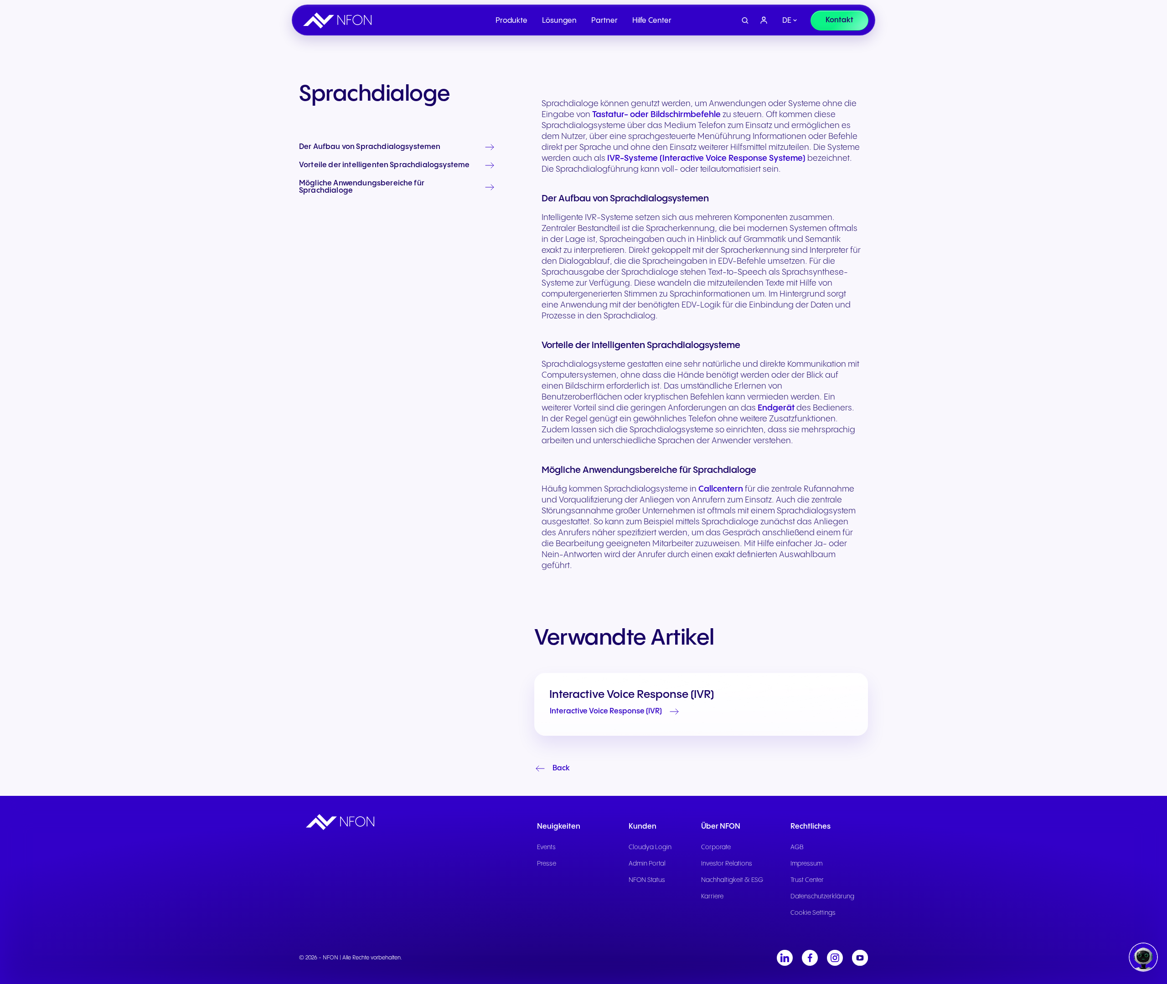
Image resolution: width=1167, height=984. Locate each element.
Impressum (806, 864)
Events (546, 847)
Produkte (511, 21)
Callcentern (720, 489)
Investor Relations (726, 864)
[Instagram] (835, 958)
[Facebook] (810, 958)
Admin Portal (647, 864)
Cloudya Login (650, 847)
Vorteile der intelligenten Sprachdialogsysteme (384, 165)
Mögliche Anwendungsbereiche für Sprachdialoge (361, 187)
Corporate (716, 847)
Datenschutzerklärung (822, 896)
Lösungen (559, 21)
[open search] (745, 20)
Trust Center (807, 880)
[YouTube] (860, 958)
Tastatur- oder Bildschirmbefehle (656, 114)
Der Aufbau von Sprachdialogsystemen (370, 147)
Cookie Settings (813, 913)
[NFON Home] (339, 20)
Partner (604, 21)
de (786, 21)
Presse (546, 864)
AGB (797, 847)
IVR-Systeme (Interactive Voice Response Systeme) (706, 158)
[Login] (764, 20)
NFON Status (647, 880)
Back (561, 768)
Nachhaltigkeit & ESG (732, 880)
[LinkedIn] (785, 958)
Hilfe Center (651, 21)
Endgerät (776, 408)
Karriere (712, 896)
